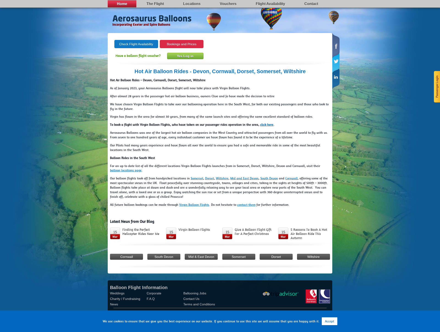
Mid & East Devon (201, 257)
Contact (311, 4)
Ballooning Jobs (194, 293)
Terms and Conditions (199, 304)
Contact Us (191, 299)
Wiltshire (313, 257)
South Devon (163, 257)
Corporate (154, 293)
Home (122, 4)
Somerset (239, 257)
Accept (329, 321)
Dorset (276, 257)
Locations (192, 4)
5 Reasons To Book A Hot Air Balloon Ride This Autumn (309, 234)
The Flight (155, 4)
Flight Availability (270, 4)
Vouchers (228, 4)
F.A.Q (151, 299)
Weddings (117, 293)
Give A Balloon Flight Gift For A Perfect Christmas (253, 232)
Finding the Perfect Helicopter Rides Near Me (140, 232)
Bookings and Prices (181, 44)
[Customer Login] (436, 86)
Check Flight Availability (136, 44)
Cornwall (126, 257)
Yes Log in (185, 56)
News (114, 304)
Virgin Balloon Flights (194, 230)
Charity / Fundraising (125, 299)
